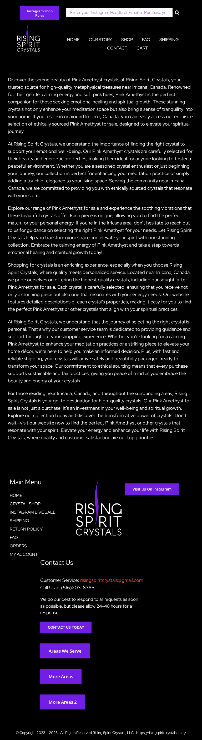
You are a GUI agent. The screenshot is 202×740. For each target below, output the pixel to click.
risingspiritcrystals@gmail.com (111, 580)
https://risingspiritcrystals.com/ (161, 732)
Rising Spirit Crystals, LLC (113, 732)
